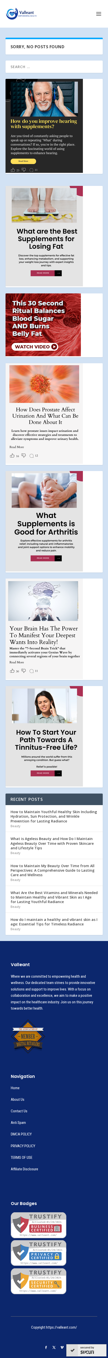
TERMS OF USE (21, 1157)
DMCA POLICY (21, 1134)
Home (15, 1088)
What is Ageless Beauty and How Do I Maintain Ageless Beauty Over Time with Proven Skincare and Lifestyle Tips (52, 843)
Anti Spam (18, 1122)
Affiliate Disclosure (24, 1169)
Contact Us (19, 1111)
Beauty (15, 826)
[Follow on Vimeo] (62, 1347)
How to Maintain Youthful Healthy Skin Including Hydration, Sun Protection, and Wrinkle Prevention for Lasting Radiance (54, 816)
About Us (17, 1099)
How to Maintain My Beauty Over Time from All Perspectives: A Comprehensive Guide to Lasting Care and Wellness (52, 870)
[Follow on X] (54, 1347)
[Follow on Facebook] (46, 1347)
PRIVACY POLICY (23, 1146)
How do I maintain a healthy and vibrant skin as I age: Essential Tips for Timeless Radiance (54, 921)
